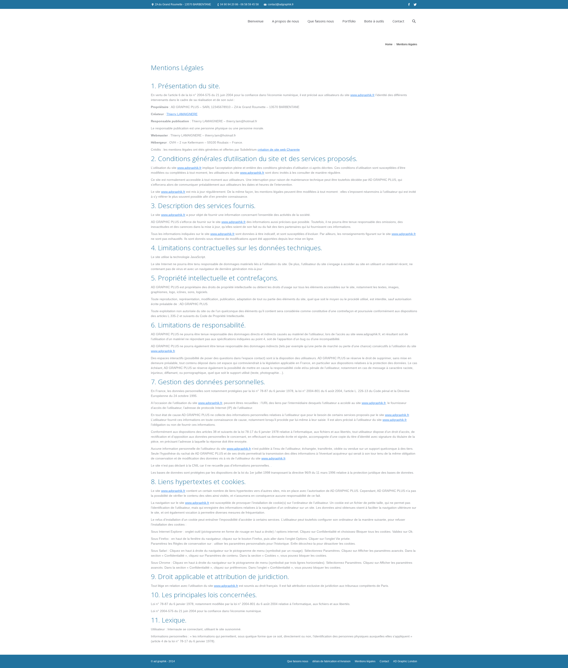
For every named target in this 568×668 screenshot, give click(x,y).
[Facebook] (408, 5)
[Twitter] (414, 5)
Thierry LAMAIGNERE (181, 114)
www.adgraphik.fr (362, 95)
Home (388, 44)
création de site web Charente (279, 149)
